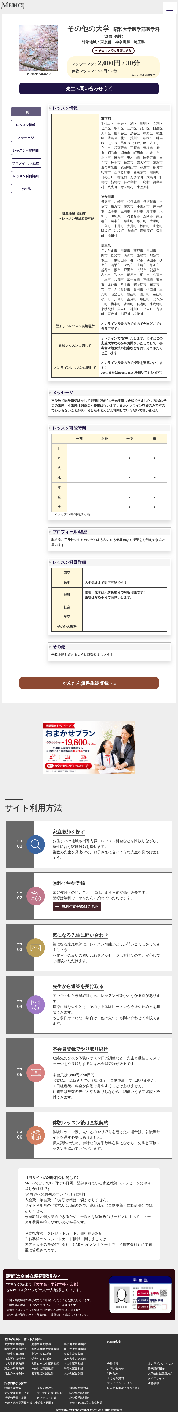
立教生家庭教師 (73, 1354)
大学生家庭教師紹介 (160, 1373)
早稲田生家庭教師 (75, 1344)
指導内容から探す (15, 1383)
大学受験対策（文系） (18, 1393)
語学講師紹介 (156, 1368)
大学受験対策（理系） (51, 1393)
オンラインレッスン (160, 1363)
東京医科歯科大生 (15, 1358)
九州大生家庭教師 (75, 1358)
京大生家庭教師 (14, 1363)
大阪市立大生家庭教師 (45, 1363)
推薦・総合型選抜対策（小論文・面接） (29, 1402)
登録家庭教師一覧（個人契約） (23, 1339)
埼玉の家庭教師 (14, 1373)
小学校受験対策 (79, 1397)
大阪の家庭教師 (73, 1373)
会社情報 (112, 1363)
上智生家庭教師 (41, 1354)
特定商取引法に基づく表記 (125, 1388)
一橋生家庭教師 (14, 1354)
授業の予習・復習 (15, 1397)
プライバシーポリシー (121, 1383)
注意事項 (153, 1383)
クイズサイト (156, 1378)
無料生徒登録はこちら (80, 906)
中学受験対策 (12, 1388)
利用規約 (112, 1373)
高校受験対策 (45, 1388)
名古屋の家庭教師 (42, 1373)
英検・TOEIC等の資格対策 (85, 1402)
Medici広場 (114, 1341)
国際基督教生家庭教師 (45, 1349)
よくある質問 (115, 1378)
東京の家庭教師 (14, 1368)
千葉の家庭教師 (73, 1368)
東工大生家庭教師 (75, 1349)
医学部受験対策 (79, 1393)
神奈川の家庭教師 (42, 1368)
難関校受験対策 (79, 1388)
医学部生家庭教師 (15, 1349)
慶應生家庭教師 (41, 1344)
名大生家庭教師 (73, 1363)
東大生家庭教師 (14, 1344)
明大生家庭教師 (41, 1358)
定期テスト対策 (46, 1397)
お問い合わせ (115, 1368)
